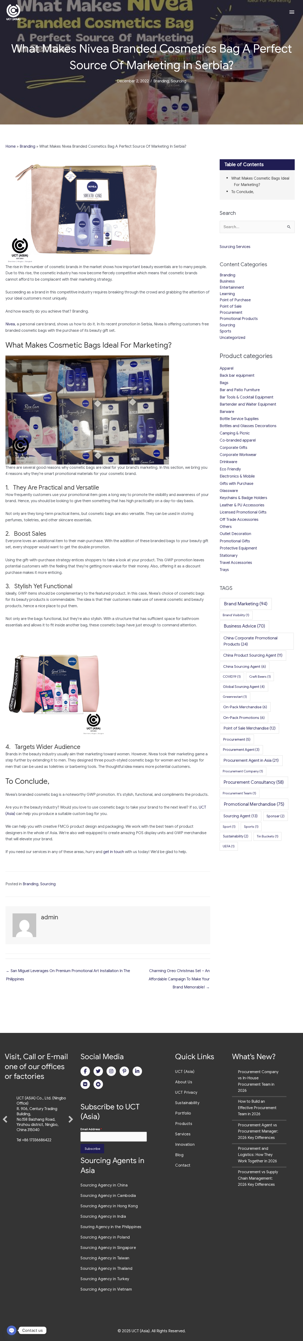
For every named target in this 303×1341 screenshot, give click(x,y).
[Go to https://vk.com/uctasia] (85, 1084)
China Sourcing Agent (244, 666)
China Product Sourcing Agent (252, 655)
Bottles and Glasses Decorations (248, 426)
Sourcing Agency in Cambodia (108, 1195)
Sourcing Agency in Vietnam (106, 1289)
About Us (183, 1082)
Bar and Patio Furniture (240, 390)
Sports (225, 331)
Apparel (226, 368)
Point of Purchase (235, 300)
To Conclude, (242, 192)
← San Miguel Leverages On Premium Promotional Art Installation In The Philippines (68, 972)
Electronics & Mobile (237, 476)
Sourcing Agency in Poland (105, 1237)
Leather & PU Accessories (242, 505)
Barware (227, 411)
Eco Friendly (230, 469)
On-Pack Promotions (244, 717)
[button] (5, 1131)
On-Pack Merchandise (245, 707)
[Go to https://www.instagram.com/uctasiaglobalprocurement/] (111, 1071)
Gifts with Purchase (236, 483)
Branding (161, 81)
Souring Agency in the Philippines (111, 1227)
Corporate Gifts (233, 447)
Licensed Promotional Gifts (243, 512)
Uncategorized (232, 337)
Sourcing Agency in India (103, 1216)
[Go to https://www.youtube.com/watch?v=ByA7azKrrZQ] (98, 1084)
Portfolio (183, 1113)
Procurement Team (239, 793)
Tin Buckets (267, 836)
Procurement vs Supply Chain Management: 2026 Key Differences (258, 1178)
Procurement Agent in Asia (251, 760)
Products (183, 1123)
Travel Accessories (236, 562)
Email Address (91, 1129)
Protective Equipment (238, 548)
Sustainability (235, 836)
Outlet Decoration (235, 533)
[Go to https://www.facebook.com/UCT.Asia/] (85, 1071)
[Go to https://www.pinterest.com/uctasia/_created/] (124, 1071)
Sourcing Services (235, 246)
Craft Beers (260, 676)
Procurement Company (243, 771)
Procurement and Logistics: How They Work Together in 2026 (257, 1155)
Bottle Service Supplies (239, 418)
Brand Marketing (245, 603)
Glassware (229, 490)
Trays (224, 569)
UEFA (229, 846)
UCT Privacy (186, 1092)
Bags (224, 383)
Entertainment (232, 287)
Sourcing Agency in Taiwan (104, 1258)
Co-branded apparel (238, 440)
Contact (183, 1165)
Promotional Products (239, 318)
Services (183, 1134)
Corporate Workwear (238, 454)
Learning (227, 294)
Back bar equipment (237, 375)
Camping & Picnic (235, 433)
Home (10, 146)
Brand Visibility (236, 615)
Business (227, 281)
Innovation (185, 1144)
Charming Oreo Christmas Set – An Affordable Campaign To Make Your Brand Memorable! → (179, 972)
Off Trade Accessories (239, 519)
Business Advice (244, 626)
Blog (179, 1155)
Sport (229, 826)
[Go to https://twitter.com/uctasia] (98, 1071)
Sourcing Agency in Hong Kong (109, 1206)
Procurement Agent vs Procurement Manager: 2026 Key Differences (258, 1131)
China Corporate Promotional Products (250, 641)
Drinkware (228, 462)
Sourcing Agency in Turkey (104, 1279)
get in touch (113, 852)
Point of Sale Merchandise (249, 728)
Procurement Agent (241, 750)
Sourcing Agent (240, 816)
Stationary (228, 555)
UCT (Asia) (184, 1071)
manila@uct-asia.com (35, 1164)
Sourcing (178, 81)
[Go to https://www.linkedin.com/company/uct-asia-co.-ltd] (137, 1071)
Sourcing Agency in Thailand (106, 1268)
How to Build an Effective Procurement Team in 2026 (257, 1107)
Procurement (231, 312)
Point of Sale (230, 306)
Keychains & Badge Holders (243, 498)
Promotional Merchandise (254, 804)
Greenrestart (235, 697)
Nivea (10, 324)
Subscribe (92, 1148)
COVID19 (232, 676)
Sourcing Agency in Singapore (108, 1247)
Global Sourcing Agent (244, 686)
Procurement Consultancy (254, 782)
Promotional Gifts (235, 541)
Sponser (276, 816)
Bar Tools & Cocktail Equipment (246, 397)
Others (226, 526)
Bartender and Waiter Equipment (248, 404)
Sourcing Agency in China (104, 1185)
